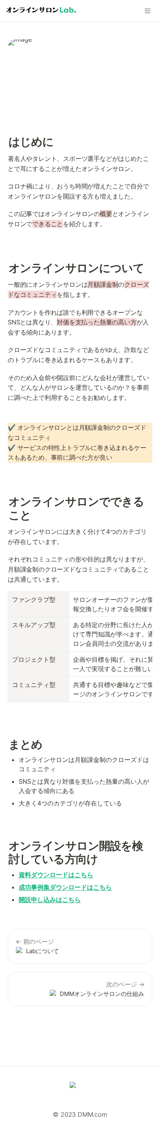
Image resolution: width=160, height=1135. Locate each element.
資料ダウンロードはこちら (56, 875)
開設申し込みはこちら (50, 899)
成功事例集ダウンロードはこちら (65, 887)
